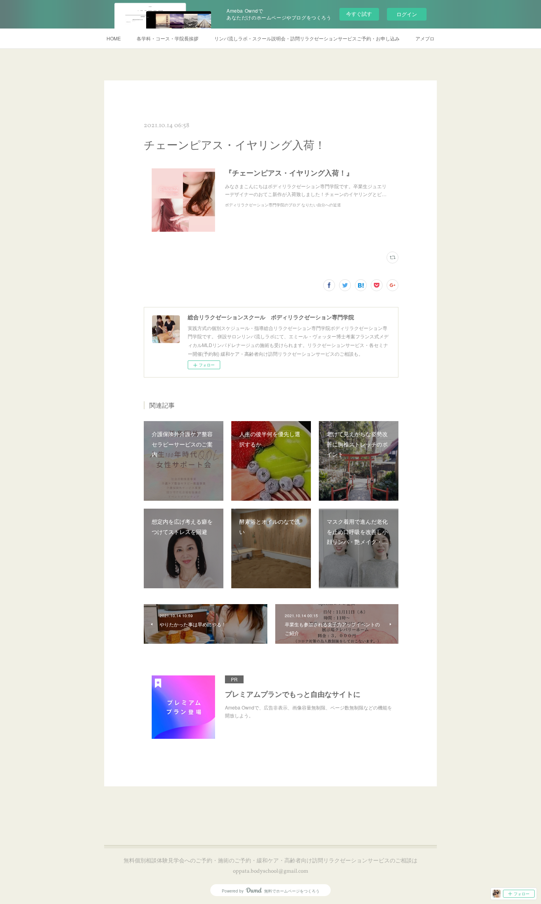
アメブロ (424, 38)
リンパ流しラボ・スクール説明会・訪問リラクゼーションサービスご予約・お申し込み (307, 38)
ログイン (406, 14)
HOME (114, 38)
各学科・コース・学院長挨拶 (167, 38)
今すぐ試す (359, 13)
